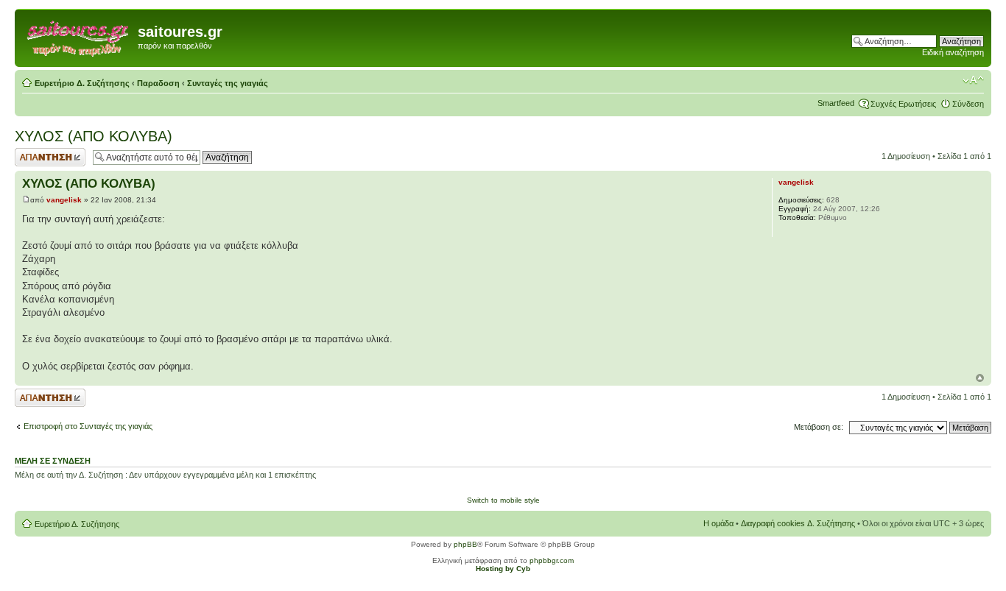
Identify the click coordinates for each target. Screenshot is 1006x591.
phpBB (465, 544)
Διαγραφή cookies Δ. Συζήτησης (798, 523)
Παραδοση (158, 83)
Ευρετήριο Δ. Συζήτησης (82, 83)
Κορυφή (980, 378)
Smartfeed (835, 103)
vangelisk (64, 200)
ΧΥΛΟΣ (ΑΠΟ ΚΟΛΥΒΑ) (93, 136)
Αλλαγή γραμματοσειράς (973, 80)
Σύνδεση (968, 103)
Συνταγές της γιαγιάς (227, 83)
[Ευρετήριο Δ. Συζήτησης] (78, 36)
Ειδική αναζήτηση (953, 52)
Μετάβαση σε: (818, 426)
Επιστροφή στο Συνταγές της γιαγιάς (88, 426)
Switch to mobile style (503, 500)
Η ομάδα (718, 523)
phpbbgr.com (552, 560)
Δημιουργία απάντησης (34, 157)
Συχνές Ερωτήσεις (903, 103)
